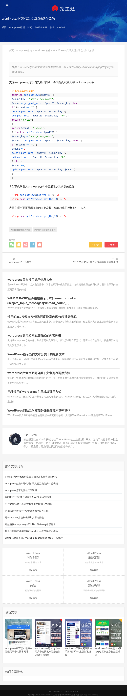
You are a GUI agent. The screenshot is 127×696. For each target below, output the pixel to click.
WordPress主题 (50, 694)
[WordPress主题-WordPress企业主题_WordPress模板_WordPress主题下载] (63, 8)
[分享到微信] (11, 244)
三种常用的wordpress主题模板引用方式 (34, 391)
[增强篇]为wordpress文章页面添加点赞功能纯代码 (31, 476)
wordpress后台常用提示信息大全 (29, 279)
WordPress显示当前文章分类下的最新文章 (36, 354)
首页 (11, 50)
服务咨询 (33, 569)
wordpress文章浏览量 (20, 229)
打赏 (96, 244)
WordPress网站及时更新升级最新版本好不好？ (39, 410)
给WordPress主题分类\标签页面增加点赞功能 (28, 503)
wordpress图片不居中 (20, 262)
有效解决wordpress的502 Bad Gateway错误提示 (30, 524)
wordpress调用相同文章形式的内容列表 (34, 335)
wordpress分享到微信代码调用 (21, 490)
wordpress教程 (42, 50)
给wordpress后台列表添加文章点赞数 (24, 517)
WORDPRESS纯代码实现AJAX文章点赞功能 (28, 497)
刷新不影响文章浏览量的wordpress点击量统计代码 (31, 531)
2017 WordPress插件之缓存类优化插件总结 (95, 262)
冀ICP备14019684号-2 (90, 694)
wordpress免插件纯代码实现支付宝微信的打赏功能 (31, 483)
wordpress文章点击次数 (45, 229)
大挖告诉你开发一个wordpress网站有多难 (26, 510)
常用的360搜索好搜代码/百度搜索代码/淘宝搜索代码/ (42, 316)
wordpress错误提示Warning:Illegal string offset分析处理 (34, 537)
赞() (112, 244)
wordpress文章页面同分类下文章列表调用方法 (38, 373)
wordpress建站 (24, 50)
